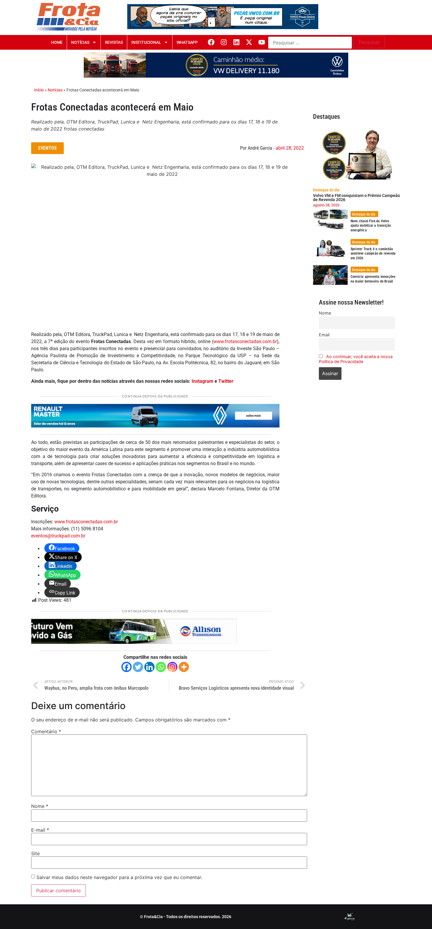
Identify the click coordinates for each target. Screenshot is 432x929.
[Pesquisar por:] (310, 42)
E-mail (40, 830)
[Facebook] (211, 42)
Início (39, 90)
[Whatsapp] (161, 667)
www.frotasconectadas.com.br (245, 341)
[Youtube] (261, 42)
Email (324, 334)
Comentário (46, 731)
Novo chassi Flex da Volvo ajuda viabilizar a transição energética (371, 225)
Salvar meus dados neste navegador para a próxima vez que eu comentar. (119, 877)
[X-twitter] (249, 42)
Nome (39, 806)
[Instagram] (223, 42)
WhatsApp (187, 42)
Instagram (202, 381)
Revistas (114, 42)
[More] (184, 667)
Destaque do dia (326, 190)
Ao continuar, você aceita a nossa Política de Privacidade (356, 359)
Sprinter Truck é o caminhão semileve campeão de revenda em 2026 (373, 253)
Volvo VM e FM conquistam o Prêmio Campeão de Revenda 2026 (356, 197)
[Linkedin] (236, 42)
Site (35, 853)
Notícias (80, 42)
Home (57, 42)
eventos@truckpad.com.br (58, 536)
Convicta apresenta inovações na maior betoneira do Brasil (373, 279)
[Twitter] (138, 667)
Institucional (146, 42)
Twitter (225, 381)
